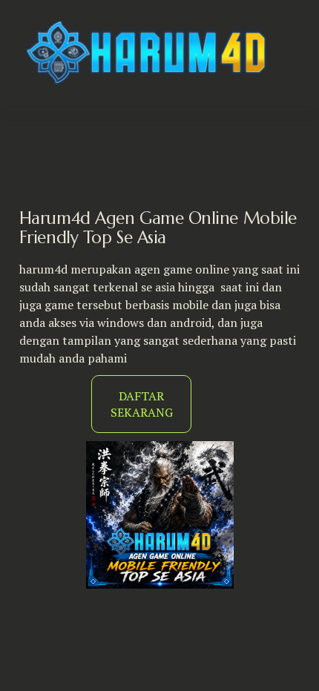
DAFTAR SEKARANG (142, 404)
